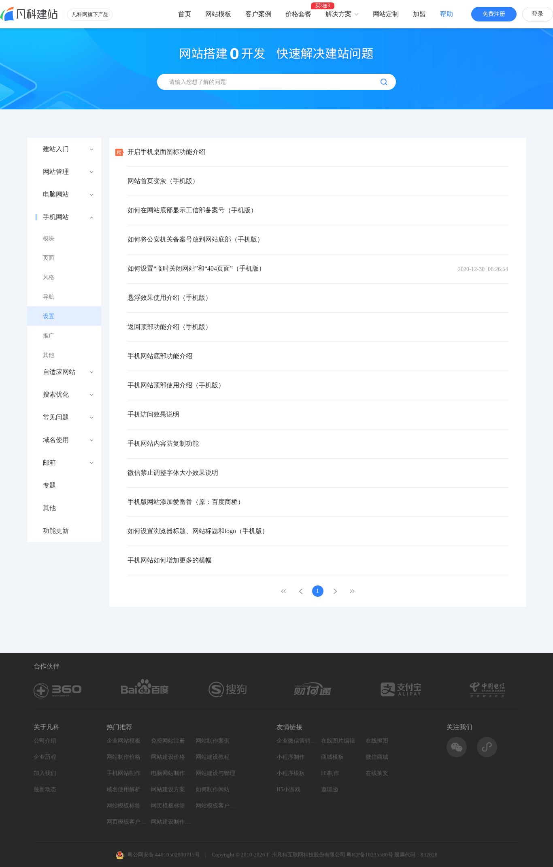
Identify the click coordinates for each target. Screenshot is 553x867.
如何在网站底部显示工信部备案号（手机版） (192, 210)
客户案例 (258, 14)
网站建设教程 (213, 757)
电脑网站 (56, 194)
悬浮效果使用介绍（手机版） (170, 297)
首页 (184, 14)
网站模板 (218, 14)
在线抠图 (377, 741)
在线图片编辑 (338, 741)
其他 (48, 355)
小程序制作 (290, 757)
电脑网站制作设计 (171, 773)
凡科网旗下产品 (90, 14)
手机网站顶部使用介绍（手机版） (176, 385)
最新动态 (45, 789)
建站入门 (56, 149)
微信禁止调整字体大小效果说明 (173, 472)
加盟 (419, 14)
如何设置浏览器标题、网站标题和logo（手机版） (198, 530)
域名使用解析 (123, 789)
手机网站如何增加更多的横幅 (170, 560)
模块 (48, 238)
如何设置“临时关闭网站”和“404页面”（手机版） (196, 268)
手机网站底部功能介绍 (160, 355)
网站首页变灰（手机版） (163, 180)
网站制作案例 (213, 741)
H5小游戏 (288, 789)
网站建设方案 (168, 789)
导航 (48, 297)
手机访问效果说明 (153, 414)
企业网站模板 (123, 741)
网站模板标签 (123, 806)
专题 (49, 485)
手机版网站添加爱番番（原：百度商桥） (186, 501)
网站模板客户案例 (216, 806)
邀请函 (329, 789)
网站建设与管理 (215, 773)
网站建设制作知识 (171, 822)
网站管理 (56, 172)
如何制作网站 (213, 789)
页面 (48, 258)
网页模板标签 (168, 806)
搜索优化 (56, 394)
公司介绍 (45, 741)
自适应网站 (59, 372)
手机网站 (56, 217)
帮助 (446, 14)
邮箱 (49, 462)
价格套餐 (298, 14)
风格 (48, 277)
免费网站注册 (168, 741)
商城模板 (332, 757)
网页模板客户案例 (126, 822)
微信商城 (377, 757)
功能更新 (56, 530)
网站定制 (386, 14)
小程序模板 (290, 773)
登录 (537, 14)
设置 (48, 316)
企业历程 (45, 757)
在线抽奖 (377, 773)
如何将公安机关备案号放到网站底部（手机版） (196, 239)
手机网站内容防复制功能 (163, 443)
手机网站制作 (123, 773)
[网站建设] (29, 14)
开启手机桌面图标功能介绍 (166, 151)
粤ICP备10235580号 (370, 855)
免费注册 (494, 14)
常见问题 (56, 417)
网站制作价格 (123, 757)
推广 (48, 336)
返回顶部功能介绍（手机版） (170, 326)
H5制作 (330, 773)
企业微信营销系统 (296, 741)
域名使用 (56, 440)
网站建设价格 (168, 757)
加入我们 (45, 773)
